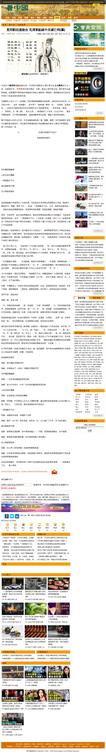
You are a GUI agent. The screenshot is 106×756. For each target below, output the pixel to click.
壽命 (96, 383)
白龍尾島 (77, 371)
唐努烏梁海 (92, 369)
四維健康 (79, 412)
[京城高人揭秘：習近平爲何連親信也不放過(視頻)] (13, 690)
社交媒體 (98, 355)
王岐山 (76, 348)
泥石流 (29, 599)
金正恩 (100, 346)
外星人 (93, 383)
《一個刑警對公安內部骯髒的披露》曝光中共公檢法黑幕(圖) (12, 594)
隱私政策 (56, 744)
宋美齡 (95, 378)
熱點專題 (79, 100)
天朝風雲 (8, 20)
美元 (96, 357)
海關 (97, 374)
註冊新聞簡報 (81, 421)
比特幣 (81, 360)
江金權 (39, 647)
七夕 (28, 709)
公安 (15, 599)
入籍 (82, 376)
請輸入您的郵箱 (90, 425)
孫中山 (86, 378)
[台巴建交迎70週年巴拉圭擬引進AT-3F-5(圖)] (81, 194)
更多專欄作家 (98, 415)
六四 (98, 343)
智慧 (75, 383)
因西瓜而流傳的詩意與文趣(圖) (85, 53)
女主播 (76, 374)
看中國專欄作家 (82, 391)
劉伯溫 (58, 218)
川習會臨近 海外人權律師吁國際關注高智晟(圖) (96, 215)
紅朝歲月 (25, 20)
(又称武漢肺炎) (84, 336)
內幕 (97, 350)
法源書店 (36, 746)
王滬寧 (34, 647)
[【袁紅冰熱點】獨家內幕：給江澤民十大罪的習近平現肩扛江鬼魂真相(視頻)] (13, 714)
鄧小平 (100, 378)
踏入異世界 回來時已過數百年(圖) (86, 61)
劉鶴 (75, 350)
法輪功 (93, 367)
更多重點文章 (98, 231)
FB (102, 355)
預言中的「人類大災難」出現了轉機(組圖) (17, 553)
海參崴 (83, 362)
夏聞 (96, 399)
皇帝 (85, 381)
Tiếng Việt (80, 744)
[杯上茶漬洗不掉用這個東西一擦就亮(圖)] (13, 626)
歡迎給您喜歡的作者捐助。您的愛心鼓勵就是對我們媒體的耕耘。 (25, 471)
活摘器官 (77, 369)
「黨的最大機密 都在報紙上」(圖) (49, 556)
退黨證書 (51, 746)
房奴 (55, 709)
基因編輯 (99, 364)
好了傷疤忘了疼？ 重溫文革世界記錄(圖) (52, 559)
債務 (90, 357)
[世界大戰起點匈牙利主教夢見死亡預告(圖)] (13, 604)
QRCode (23, 515)
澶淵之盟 (64, 622)
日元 (88, 360)
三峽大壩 (96, 341)
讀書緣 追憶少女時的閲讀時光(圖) (86, 66)
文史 (57, 18)
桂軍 (79, 378)
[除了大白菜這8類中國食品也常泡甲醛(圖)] (36, 604)
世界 (51, 18)
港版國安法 (93, 343)
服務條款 (48, 744)
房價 (75, 364)
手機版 (39, 34)
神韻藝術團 (27, 746)
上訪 (88, 367)
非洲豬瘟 (83, 364)
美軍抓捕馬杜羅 (80, 110)
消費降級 (34, 685)
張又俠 (85, 341)
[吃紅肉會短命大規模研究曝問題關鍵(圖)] (59, 579)
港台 (32, 18)
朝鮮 (75, 357)
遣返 (100, 374)
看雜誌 (43, 746)
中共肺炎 (77, 336)
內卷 (58, 685)
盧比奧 (99, 336)
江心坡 (82, 371)
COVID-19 (81, 338)
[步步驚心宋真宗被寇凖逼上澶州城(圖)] (59, 604)
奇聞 (70, 18)
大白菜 (29, 622)
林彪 (75, 381)
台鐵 (96, 338)
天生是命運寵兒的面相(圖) (84, 260)
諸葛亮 (89, 381)
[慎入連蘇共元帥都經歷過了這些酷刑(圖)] (81, 149)
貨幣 (99, 357)
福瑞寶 (71, 746)
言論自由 (99, 371)
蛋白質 (59, 597)
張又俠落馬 (79, 107)
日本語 (88, 744)
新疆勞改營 (92, 371)
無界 (97, 746)
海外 (92, 376)
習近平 (29, 647)
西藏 (36, 599)
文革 (100, 383)
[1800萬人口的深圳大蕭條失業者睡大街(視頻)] (59, 690)
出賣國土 (90, 341)
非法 (12, 685)
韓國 (41, 622)
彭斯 (92, 348)
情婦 (83, 353)
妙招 (15, 644)
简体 (44, 34)
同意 (96, 5)
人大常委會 (45, 647)
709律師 (84, 367)
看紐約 (58, 746)
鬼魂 (11, 735)
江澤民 (6, 735)
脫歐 (83, 357)
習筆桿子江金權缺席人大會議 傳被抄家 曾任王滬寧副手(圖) (35, 641)
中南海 (93, 350)
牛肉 (55, 597)
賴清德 (95, 336)
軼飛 (77, 399)
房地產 (95, 360)
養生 (75, 385)
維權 (80, 367)
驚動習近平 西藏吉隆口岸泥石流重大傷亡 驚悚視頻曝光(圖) (35, 594)
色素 (9, 644)
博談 (38, 18)
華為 (96, 346)
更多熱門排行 (98, 293)
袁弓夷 (87, 343)
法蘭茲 (22, 622)
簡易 (96, 394)
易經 (93, 381)
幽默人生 (98, 381)
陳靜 (87, 402)
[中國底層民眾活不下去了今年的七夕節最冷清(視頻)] (36, 690)
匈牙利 (17, 622)
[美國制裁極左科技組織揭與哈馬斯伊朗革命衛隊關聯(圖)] (81, 122)
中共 (5, 599)
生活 (63, 18)
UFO (89, 346)
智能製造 (53, 685)
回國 (79, 376)
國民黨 (92, 338)
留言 (52, 34)
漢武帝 (15, 101)
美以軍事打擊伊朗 (81, 104)
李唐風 (97, 402)
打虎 (93, 353)
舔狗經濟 (40, 709)
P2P (91, 364)
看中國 (100, 353)
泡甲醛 (37, 622)
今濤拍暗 (88, 394)
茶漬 (5, 644)
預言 (85, 383)
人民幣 (76, 360)
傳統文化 (50, 20)
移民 (87, 374)
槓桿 (93, 357)
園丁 (77, 404)
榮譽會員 (13, 497)
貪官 (80, 353)
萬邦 (32, 515)
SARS (87, 371)
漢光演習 (87, 338)
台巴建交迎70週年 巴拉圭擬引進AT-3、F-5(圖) (96, 197)
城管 (9, 685)
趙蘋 (96, 404)
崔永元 (89, 350)
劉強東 (98, 362)
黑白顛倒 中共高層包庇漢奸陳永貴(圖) (51, 544)
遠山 (87, 399)
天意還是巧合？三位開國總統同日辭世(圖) (89, 56)
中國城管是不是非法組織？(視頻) (86, 250)
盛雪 (87, 404)
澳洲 (100, 376)
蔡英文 (91, 362)
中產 (79, 362)
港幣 (91, 360)
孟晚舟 (81, 348)
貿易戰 (76, 341)
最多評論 (81, 298)
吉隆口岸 (42, 599)
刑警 (12, 599)
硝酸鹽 (64, 597)
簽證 (75, 376)
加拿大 (80, 357)
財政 (102, 360)
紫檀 (61, 647)
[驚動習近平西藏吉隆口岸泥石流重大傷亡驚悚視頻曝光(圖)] (36, 579)
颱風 (55, 647)
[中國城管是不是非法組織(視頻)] (13, 667)
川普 (91, 336)
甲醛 (33, 622)
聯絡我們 (27, 744)
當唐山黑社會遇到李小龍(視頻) (48, 547)
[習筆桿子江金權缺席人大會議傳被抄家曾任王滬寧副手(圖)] (36, 626)
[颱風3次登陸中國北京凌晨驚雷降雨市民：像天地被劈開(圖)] (59, 626)
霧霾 (94, 364)
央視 (80, 374)
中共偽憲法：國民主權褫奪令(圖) (86, 242)
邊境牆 (89, 348)
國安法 (100, 338)
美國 (26, 18)
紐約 (45, 18)
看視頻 (78, 746)
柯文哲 (80, 346)
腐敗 (86, 353)
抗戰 (82, 378)
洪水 (83, 343)
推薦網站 (10, 746)
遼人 (59, 622)
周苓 (77, 402)
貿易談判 (100, 348)
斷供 (58, 709)
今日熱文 (6, 575)
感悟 (79, 383)
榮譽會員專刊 (81, 49)
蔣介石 (91, 378)
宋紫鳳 (78, 394)
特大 (60, 34)
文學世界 (42, 20)
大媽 (102, 362)
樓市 (99, 360)
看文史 (12, 25)
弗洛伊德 (84, 346)
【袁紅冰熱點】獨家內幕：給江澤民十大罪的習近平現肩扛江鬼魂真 (12, 729)
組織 (16, 685)
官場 (20, 18)
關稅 (84, 348)
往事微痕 (83, 355)
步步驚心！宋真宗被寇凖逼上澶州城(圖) (17, 655)
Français (71, 744)
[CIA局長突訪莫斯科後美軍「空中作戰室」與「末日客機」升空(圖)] (81, 131)
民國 (75, 378)
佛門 (22, 709)
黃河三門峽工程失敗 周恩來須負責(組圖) (52, 550)
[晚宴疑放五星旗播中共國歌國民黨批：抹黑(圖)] (81, 176)
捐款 (33, 744)
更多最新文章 (98, 263)
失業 (28, 685)
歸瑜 (96, 397)
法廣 (93, 355)
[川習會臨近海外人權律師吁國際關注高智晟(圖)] (81, 212)
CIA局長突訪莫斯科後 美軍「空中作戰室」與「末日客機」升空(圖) (96, 133)
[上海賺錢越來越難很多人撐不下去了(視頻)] (36, 667)
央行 (86, 357)
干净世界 (18, 746)
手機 (82, 383)
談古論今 (34, 20)
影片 (76, 18)
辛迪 (96, 412)
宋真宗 (52, 622)
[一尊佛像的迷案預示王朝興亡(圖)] (81, 185)
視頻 (4, 663)
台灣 (86, 362)
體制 (9, 599)
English (64, 744)
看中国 (18, 9)
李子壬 (97, 409)
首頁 (7, 18)
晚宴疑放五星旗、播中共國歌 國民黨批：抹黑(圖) (96, 179)
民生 (88, 376)
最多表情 (97, 298)
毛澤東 (20, 89)
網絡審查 (98, 367)
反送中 (76, 353)
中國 (33, 599)
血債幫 (11, 709)
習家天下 (17, 709)
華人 (84, 374)
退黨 (101, 343)
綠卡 (85, 376)
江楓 (87, 409)
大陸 (14, 18)
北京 (58, 647)
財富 (75, 362)
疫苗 (75, 346)
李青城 (97, 407)
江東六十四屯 (84, 369)
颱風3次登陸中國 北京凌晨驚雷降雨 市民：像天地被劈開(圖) (58, 641)
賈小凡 (78, 397)
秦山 (77, 407)
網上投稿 (19, 744)
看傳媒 (64, 746)
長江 (80, 343)
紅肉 (51, 597)
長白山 (98, 369)
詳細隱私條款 (21, 5)
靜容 (87, 407)
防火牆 (76, 367)
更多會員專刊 (98, 68)
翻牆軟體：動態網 (88, 746)
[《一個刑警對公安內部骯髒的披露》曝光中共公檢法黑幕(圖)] (13, 579)
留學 (94, 374)
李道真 (87, 397)
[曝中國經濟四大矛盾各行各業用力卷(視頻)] (59, 667)
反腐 (90, 353)
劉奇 (79, 381)
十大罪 (15, 735)
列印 (56, 34)
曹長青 (87, 412)
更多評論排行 (98, 327)
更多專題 (99, 113)
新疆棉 (76, 343)
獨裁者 (6, 709)
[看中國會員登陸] (89, 27)
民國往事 (17, 20)
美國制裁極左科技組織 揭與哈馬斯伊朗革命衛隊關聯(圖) (96, 124)
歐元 (84, 360)
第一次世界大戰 (9, 622)
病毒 (75, 338)
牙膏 (12, 644)
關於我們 (40, 744)
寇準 (56, 622)
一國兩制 (77, 355)
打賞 (48, 34)
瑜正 (77, 409)
